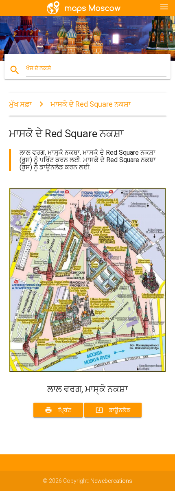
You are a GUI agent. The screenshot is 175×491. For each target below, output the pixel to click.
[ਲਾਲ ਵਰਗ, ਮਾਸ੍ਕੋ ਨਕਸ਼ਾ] (87, 370)
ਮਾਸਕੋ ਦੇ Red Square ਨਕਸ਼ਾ (90, 104)
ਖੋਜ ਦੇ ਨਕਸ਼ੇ (38, 68)
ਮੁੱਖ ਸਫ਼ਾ (20, 104)
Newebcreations (111, 481)
